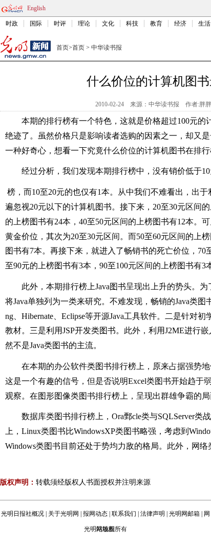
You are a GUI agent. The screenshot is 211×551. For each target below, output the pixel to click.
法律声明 (152, 513)
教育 (156, 23)
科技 (132, 23)
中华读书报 (106, 47)
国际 (36, 23)
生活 (204, 23)
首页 (62, 47)
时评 (60, 23)
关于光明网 (63, 513)
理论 (84, 23)
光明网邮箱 (184, 513)
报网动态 (95, 513)
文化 (108, 23)
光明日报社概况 (22, 513)
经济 (180, 23)
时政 (12, 23)
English (36, 8)
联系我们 (124, 513)
